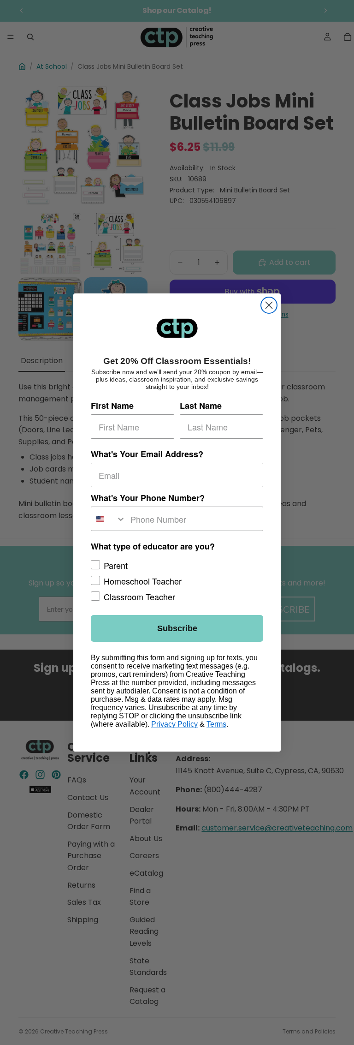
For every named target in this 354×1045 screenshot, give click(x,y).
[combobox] (108, 519)
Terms (216, 724)
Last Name (201, 406)
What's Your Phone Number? (148, 498)
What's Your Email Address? (147, 454)
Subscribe (177, 628)
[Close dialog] (269, 305)
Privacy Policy (174, 724)
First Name (112, 406)
